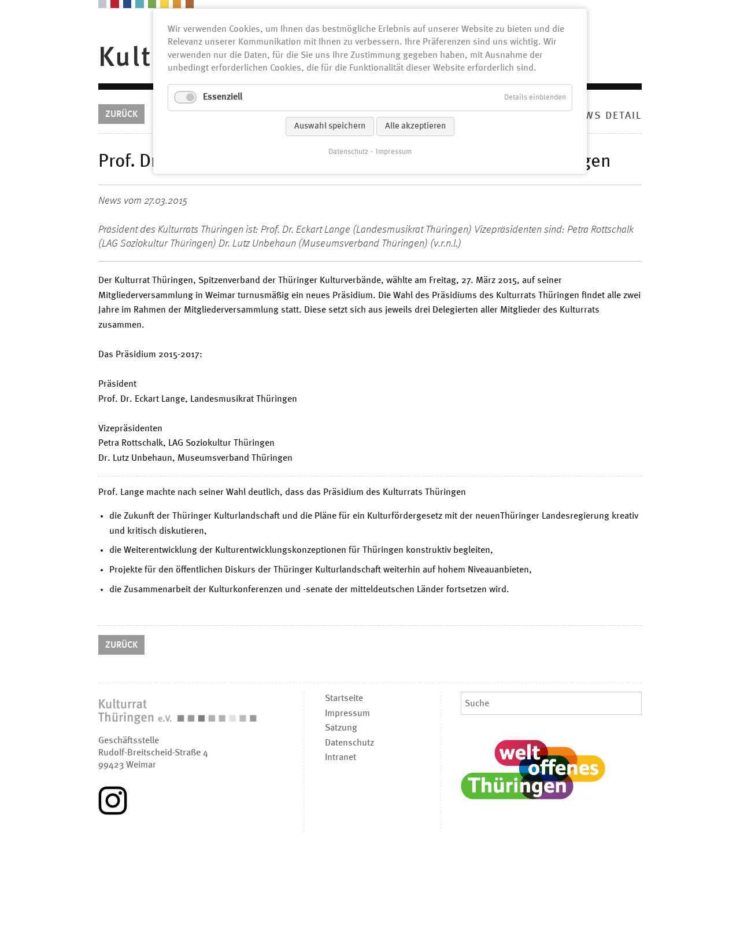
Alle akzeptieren (415, 126)
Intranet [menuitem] (340, 757)
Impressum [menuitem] (347, 713)
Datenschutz (348, 152)
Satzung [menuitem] (341, 728)
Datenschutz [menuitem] (349, 743)
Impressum (394, 152)
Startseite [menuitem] (344, 698)
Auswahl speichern (329, 126)
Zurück (121, 114)
